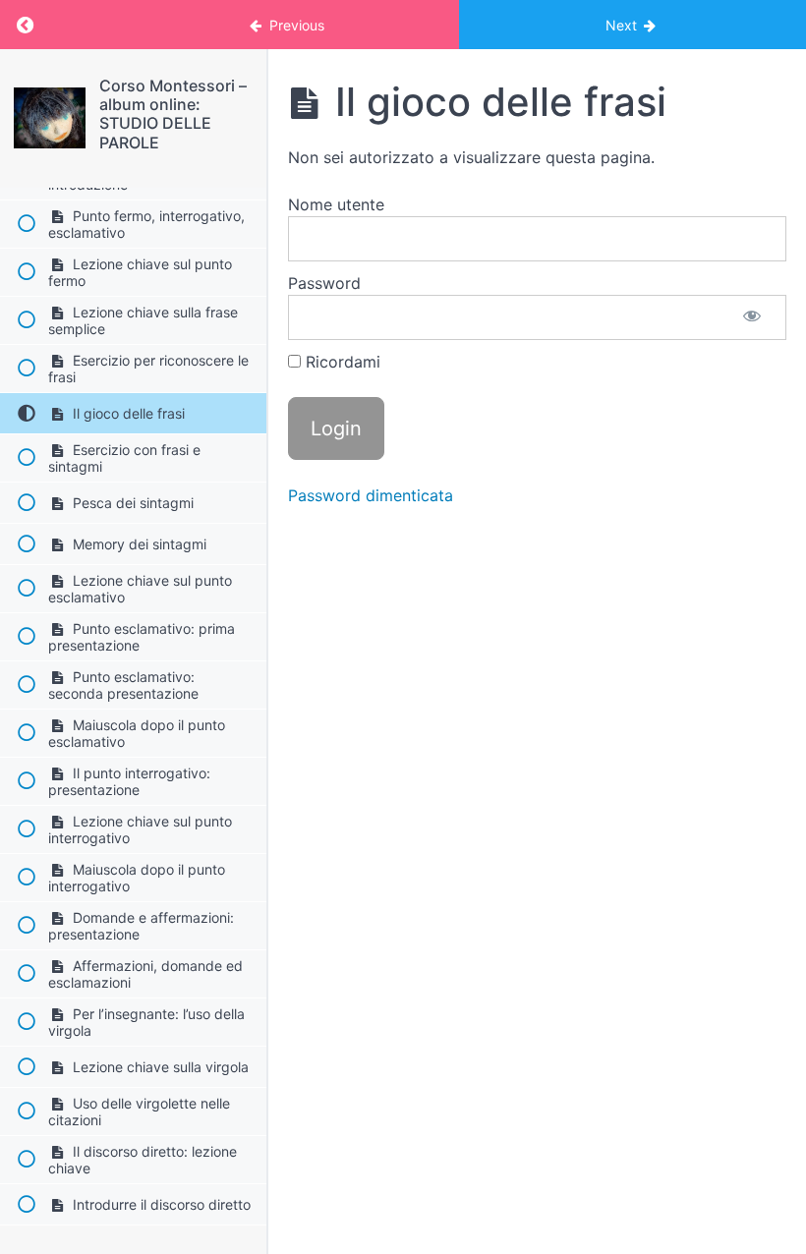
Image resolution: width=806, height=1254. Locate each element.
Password (324, 283)
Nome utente (336, 204)
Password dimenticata (370, 495)
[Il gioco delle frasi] (50, 117)
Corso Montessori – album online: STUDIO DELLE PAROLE (173, 114)
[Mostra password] (752, 317)
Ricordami (340, 361)
